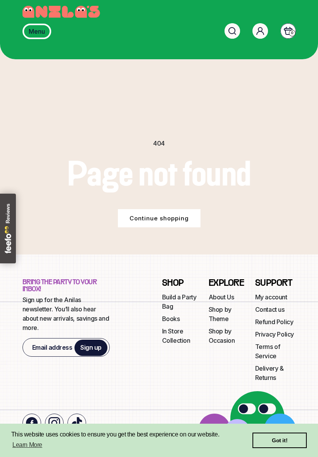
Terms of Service (267, 351)
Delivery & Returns (269, 372)
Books (171, 319)
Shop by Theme (220, 314)
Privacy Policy (274, 334)
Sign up (91, 347)
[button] (232, 31)
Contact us (270, 309)
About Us (221, 297)
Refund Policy (274, 322)
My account (271, 297)
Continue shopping (159, 218)
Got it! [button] (279, 440)
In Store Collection (176, 335)
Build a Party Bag (179, 301)
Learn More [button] (27, 445)
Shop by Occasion (222, 335)
